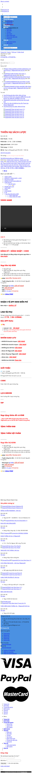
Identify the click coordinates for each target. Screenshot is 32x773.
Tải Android (7, 158)
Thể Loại (14, 52)
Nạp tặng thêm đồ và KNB (12, 194)
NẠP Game (7, 25)
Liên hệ (6, 45)
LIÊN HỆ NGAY (19, 286)
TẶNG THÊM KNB (13, 195)
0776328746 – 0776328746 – (8, 57)
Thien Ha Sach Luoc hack (10, 163)
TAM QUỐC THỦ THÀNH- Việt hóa (10, 550)
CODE (6, 189)
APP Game (9, 24)
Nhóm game (19, 158)
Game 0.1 (16, 160)
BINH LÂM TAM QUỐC (6, 592)
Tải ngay (3, 515)
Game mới (9, 22)
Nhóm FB (15, 27)
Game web (7, 640)
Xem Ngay (4, 256)
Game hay (6, 638)
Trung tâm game (8, 19)
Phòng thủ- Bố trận (12, 37)
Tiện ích (6, 40)
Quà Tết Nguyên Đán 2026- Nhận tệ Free (15, 95)
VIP (6, 192)
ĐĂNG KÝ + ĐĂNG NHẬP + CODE (13, 178)
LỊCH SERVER (8, 191)
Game (9, 52)
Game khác (7, 633)
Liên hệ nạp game (5, 153)
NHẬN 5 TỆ (12, 305)
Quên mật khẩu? (5, 766)
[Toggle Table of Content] (14, 174)
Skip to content (5, 1)
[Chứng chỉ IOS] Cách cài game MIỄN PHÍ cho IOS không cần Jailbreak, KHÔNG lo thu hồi (17, 97)
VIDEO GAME (8, 176)
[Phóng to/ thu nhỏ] (2, 769)
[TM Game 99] (5, 10)
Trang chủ (6, 16)
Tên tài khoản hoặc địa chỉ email (10, 756)
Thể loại (6, 27)
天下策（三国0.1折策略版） (17, 168)
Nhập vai (9, 29)
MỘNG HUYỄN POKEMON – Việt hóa (11, 510)
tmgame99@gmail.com (11, 60)
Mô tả (5, 171)
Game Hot (9, 21)
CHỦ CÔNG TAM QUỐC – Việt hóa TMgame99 (13, 563)
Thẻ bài (9, 32)
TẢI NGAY (16, 328)
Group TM (13, 158)
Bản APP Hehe (12, 184)
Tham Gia (18, 360)
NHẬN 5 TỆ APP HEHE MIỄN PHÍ (13, 181)
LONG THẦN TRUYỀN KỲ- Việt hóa (10, 577)
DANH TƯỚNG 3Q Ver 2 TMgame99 (10, 536)
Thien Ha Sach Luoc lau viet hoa (9, 165)
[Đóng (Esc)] (1, 769)
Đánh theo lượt (11, 35)
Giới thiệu (7, 17)
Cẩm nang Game (11, 42)
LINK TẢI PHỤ (8, 182)
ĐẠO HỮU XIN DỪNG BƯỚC (8, 523)
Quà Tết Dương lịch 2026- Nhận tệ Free (14, 106)
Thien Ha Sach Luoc (12, 161)
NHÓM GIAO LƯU (9, 186)
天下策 (7, 168)
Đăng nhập (3, 763)
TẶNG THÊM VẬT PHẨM (15, 196)
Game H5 (9, 38)
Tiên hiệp (9, 30)
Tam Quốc (9, 33)
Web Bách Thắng (24, 771)
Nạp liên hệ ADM (9, 179)
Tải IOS (2, 158)
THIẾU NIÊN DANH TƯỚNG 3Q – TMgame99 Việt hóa (15, 606)
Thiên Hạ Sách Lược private (11, 166)
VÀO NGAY (21, 341)
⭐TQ (13, 185)
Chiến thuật (20, 52)
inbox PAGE (9, 294)
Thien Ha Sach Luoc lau (23, 163)
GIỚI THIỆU (7, 188)
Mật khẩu (4, 760)
